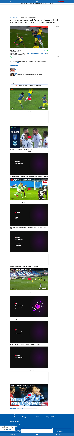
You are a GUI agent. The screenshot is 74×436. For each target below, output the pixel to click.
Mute (56, 434)
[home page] (37, 1)
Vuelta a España (45, 3)
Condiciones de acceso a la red (50, 416)
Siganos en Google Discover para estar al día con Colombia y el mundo (39, 57)
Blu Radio (11, 17)
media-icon (37, 435)
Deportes (14, 17)
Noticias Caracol (24, 416)
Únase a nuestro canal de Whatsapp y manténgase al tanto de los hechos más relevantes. (19, 57)
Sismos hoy (27, 3)
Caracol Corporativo (24, 426)
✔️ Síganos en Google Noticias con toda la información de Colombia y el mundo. (30, 85)
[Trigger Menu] (10, 1)
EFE (15, 50)
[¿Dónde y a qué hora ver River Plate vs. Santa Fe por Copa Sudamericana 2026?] (12, 70)
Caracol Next (23, 427)
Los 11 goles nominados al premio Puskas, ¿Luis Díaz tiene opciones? (27, 17)
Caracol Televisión (24, 417)
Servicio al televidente (36, 416)
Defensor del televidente (36, 417)
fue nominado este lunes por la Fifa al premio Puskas (37, 53)
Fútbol (17, 17)
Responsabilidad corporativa (49, 417)
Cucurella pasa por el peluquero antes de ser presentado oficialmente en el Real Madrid (29, 74)
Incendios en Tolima (31, 3)
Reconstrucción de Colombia (38, 3)
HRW (24, 3)
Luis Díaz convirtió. (19, 62)
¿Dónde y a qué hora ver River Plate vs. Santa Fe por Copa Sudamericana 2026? (28, 69)
